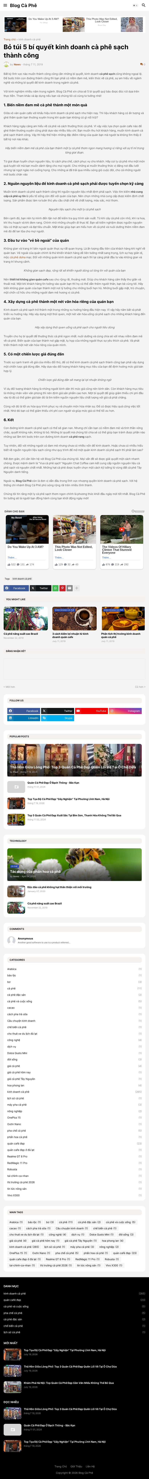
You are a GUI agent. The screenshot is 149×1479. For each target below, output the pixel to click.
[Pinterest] (62, 588)
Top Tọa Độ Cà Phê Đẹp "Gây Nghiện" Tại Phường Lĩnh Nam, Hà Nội (68, 799)
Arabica (74, 969)
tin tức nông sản (74, 1188)
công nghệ (74, 1040)
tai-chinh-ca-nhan (74, 1175)
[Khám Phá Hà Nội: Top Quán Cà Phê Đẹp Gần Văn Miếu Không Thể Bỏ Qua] (12, 1387)
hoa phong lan (74, 1085)
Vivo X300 (74, 1195)
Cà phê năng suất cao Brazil (21, 633)
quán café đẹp (74, 1143)
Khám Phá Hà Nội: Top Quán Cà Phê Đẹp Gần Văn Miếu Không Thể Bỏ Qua (69, 1382)
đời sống (74, 1059)
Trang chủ (10, 39)
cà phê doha (17, 257)
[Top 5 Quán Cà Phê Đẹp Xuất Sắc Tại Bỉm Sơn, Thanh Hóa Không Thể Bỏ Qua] (16, 820)
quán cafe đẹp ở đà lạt (74, 1149)
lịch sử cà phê (74, 1098)
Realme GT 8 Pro (74, 1156)
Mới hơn (10, 686)
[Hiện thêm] (77, 588)
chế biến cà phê (74, 1027)
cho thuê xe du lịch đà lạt (74, 1033)
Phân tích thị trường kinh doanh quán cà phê (120, 635)
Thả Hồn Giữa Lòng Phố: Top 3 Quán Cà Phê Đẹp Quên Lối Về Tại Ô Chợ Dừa (70, 1366)
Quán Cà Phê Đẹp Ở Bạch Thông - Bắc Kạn (53, 782)
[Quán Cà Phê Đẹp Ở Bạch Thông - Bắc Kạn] (16, 787)
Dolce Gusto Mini (74, 1053)
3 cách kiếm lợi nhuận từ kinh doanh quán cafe (70, 635)
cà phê (74, 988)
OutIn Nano (74, 1124)
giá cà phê (74, 1065)
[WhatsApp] (55, 588)
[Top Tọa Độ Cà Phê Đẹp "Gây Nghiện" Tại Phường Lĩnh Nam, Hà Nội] (16, 803)
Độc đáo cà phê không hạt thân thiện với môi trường (59, 887)
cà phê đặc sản (74, 994)
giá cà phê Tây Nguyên (74, 1078)
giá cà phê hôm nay (74, 1072)
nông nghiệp (74, 1111)
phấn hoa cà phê (74, 1136)
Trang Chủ (61, 1466)
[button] (5, 5)
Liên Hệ (90, 1466)
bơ (74, 981)
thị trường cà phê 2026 (74, 1182)
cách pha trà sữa (74, 1014)
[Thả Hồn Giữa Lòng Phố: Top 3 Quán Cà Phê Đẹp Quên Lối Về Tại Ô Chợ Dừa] (12, 1371)
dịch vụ (74, 1046)
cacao (74, 1007)
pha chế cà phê (74, 1130)
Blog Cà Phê (23, 5)
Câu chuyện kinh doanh (74, 1020)
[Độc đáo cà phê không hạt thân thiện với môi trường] (16, 891)
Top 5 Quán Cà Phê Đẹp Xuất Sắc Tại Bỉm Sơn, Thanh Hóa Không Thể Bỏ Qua (74, 815)
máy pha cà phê (74, 1104)
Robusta (74, 1169)
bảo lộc (74, 975)
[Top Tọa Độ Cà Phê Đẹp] (12, 1354)
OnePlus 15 (74, 1117)
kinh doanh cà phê (30, 39)
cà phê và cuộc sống (74, 1001)
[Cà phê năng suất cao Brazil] (16, 908)
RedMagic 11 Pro (74, 1162)
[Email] (70, 588)
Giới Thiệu (76, 1466)
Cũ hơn (139, 686)
